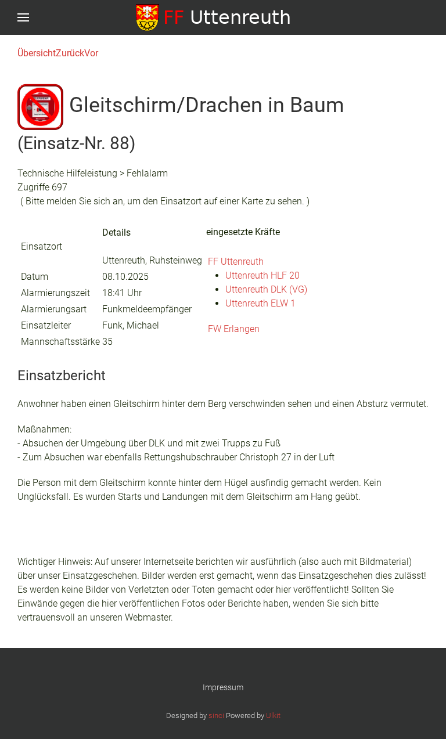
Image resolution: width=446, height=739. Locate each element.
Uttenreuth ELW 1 (260, 303)
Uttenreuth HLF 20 (262, 275)
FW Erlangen (234, 328)
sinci (216, 715)
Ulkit (273, 715)
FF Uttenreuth (236, 261)
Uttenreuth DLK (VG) (266, 289)
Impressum (223, 687)
